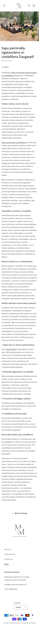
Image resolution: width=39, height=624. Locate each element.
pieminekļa (11, 349)
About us (7, 549)
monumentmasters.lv (16, 623)
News (6, 564)
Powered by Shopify (29, 623)
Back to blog (21, 513)
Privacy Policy (9, 554)
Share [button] (6, 67)
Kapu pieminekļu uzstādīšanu (14, 143)
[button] (4, 5)
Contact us (8, 559)
